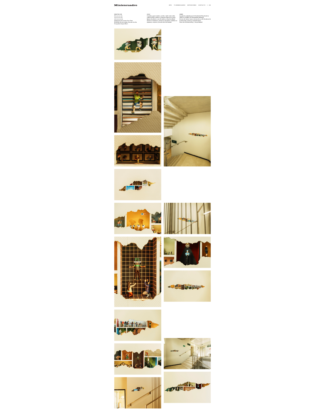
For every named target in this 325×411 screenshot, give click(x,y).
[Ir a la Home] (125, 5)
